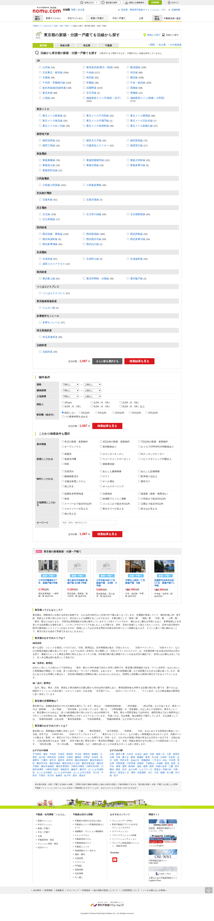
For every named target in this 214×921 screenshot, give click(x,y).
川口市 (96, 772)
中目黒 (172, 760)
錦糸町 (131, 766)
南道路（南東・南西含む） (155, 493)
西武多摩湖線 (49, 244)
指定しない (70, 412)
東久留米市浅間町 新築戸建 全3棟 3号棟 (77, 581)
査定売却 (171, 18)
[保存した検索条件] (134, 2)
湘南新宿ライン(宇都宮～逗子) (103, 97)
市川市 (50, 775)
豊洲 (133, 757)
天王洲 (155, 757)
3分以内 (85, 412)
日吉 (124, 769)
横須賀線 (135, 67)
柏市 (75, 775)
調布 (151, 766)
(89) (136, 72)
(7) (143, 120)
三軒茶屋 (131, 763)
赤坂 (152, 754)
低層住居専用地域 (73, 493)
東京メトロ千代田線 (97, 115)
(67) (56, 293)
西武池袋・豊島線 (52, 233)
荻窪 (167, 763)
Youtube (114, 859)
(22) (100, 145)
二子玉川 (156, 760)
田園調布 (145, 760)
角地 (66, 498)
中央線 (90, 72)
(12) (56, 263)
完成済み (69, 471)
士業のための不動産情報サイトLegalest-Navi (163, 879)
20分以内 (153, 412)
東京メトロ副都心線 (141, 125)
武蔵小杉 (167, 769)
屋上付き (69, 486)
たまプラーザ (145, 769)
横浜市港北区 (88, 763)
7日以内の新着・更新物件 (154, 441)
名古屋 (81, 9)
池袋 (139, 766)
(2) (94, 199)
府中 (177, 766)
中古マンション (75, 18)
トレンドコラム (82, 835)
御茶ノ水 (160, 754)
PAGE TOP (208, 890)
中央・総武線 (137, 82)
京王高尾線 (48, 219)
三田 (169, 754)
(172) (147, 99)
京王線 (46, 214)
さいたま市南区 (44, 772)
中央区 (53, 754)
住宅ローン (43, 847)
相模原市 (64, 769)
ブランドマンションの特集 (124, 835)
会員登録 (155, 2)
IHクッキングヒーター (152, 454)
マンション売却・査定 (48, 844)
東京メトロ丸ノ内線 (53, 125)
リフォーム (80, 862)
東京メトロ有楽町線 (97, 125)
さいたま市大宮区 (82, 772)
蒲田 (124, 766)
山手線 (46, 67)
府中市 (53, 760)
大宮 (156, 772)
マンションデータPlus (122, 821)
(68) (136, 87)
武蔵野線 (91, 87)
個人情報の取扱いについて (106, 890)
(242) (54, 185)
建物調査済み (71, 476)
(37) (144, 125)
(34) (140, 239)
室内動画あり (110, 446)
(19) (51, 165)
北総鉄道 (47, 351)
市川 (177, 772)
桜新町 (140, 763)
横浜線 (134, 77)
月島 (118, 757)
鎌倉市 (74, 769)
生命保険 (79, 873)
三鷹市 (44, 760)
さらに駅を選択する (107, 361)
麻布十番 (120, 754)
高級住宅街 (121, 846)
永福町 (159, 763)
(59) (96, 239)
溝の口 (113, 772)
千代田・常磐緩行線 (53, 82)
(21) (52, 170)
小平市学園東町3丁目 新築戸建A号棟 (47, 581)
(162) (103, 99)
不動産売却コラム (83, 839)
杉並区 (95, 757)
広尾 (112, 754)
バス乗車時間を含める (76, 416)
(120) (56, 82)
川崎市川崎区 (77, 766)
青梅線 (134, 92)
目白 (165, 760)
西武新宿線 (92, 233)
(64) (140, 214)
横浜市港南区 (47, 766)
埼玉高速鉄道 (49, 337)
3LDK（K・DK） (73, 406)
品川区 (42, 757)
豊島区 (86, 754)
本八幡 (170, 772)
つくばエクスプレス (53, 293)
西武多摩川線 (137, 239)
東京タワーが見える (113, 508)
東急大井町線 (137, 160)
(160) (140, 82)
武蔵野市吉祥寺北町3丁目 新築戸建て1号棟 (164, 583)
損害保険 (79, 869)
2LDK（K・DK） (131, 402)
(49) (96, 185)
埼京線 (134, 72)
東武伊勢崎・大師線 (97, 278)
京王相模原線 (137, 214)
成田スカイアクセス (53, 263)
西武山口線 (92, 244)
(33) (140, 160)
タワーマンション (120, 831)
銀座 (146, 754)
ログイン (173, 2)
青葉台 (157, 769)
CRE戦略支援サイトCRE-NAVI (158, 861)
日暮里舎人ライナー (97, 145)
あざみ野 (132, 769)
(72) (139, 140)
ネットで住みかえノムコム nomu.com (47, 9)
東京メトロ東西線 (140, 115)
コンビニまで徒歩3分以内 (116, 503)
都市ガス (145, 481)
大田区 (69, 757)
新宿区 (69, 754)
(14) (136, 92)
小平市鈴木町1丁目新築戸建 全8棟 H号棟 (106, 583)
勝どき (125, 757)
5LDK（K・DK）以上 (133, 406)
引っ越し (79, 877)
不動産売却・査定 (46, 840)
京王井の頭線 (93, 214)
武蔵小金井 (161, 766)
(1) (93, 92)
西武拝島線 (136, 233)
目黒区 (61, 757)
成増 (118, 766)
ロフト (106, 476)
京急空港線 (92, 199)
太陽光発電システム (75, 481)
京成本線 (47, 258)
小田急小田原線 (51, 185)
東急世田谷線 (49, 170)
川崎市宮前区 (52, 769)
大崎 (112, 757)
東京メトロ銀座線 (52, 115)
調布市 (61, 760)
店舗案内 (60, 890)
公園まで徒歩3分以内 (152, 503)
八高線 (46, 97)
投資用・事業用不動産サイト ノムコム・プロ (162, 829)
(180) (95, 233)
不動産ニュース (82, 846)
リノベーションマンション (124, 839)
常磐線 (90, 82)
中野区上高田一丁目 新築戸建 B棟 (136, 581)
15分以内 (136, 412)
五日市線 (91, 92)
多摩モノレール (51, 322)
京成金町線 (136, 258)
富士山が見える (149, 508)
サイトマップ (73, 890)
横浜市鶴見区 (81, 760)
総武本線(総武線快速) (54, 87)
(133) (55, 233)
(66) (52, 337)
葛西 (145, 766)
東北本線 (47, 92)
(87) (49, 258)
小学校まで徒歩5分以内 (153, 498)
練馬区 (78, 757)
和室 (66, 464)
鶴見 (118, 769)
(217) (93, 72)
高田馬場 (120, 763)
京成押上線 (92, 258)
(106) (138, 67)
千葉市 (42, 775)
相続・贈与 (80, 854)
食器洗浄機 (70, 459)
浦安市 (82, 775)
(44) (95, 165)
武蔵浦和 (141, 772)
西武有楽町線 (49, 239)
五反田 (172, 757)
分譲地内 (107, 493)
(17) (139, 145)
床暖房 (67, 454)
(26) (48, 97)
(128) (49, 214)
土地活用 (79, 858)
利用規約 (86, 890)
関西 (73, 9)
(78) (51, 160)
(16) (48, 67)
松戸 (116, 775)
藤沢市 (83, 769)
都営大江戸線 (93, 140)
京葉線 (46, 77)
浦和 (133, 772)
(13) (51, 140)
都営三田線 (48, 145)
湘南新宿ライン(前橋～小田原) (147, 97)
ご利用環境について (130, 890)
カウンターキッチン (113, 454)
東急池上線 (48, 165)
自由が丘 (135, 760)
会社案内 (37, 890)
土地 (141, 18)
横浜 (112, 769)
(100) (102, 67)
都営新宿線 (136, 140)
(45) (52, 244)
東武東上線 (48, 278)
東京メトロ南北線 (52, 120)
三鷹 (171, 766)
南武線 (90, 77)
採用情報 (48, 890)
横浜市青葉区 (62, 766)
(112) (98, 160)
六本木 (130, 754)
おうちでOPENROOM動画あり (157, 446)
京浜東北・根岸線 (52, 72)
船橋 (162, 772)
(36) (48, 77)
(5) (54, 115)
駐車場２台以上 (149, 476)
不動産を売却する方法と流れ (88, 821)
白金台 (138, 754)
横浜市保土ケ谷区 (71, 763)
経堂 (173, 763)
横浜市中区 (42, 763)
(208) (137, 77)
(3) (94, 258)
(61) (49, 199)
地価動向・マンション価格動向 (89, 831)
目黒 (116, 760)
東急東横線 (48, 160)
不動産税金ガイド (83, 843)
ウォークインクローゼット (117, 459)
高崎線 (134, 87)
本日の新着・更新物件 (76, 441)
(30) (49, 351)
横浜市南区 (55, 763)
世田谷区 (51, 757)
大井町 (163, 757)
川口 (150, 772)
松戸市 (67, 775)
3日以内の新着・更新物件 (116, 441)
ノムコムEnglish (156, 845)
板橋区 (95, 754)
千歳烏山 (150, 763)
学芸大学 (124, 760)
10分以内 (119, 412)
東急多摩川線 (137, 165)
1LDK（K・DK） (102, 402)
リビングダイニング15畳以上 (156, 459)
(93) (92, 77)
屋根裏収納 (108, 464)
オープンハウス (72, 446)
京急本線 (47, 199)
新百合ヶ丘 (123, 772)
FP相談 (78, 866)
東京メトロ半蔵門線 (97, 120)
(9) (51, 239)
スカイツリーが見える (76, 508)
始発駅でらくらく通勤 (114, 498)
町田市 (69, 760)
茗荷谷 (176, 754)
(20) (54, 120)
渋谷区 (61, 754)
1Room (68, 402)
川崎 (175, 769)
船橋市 (59, 775)
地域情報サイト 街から (85, 850)
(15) (51, 145)
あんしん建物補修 (112, 471)
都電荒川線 (136, 145)
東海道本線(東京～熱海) (99, 67)
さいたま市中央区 (62, 772)
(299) (55, 72)
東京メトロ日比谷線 (141, 120)
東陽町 (140, 757)
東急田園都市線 (95, 160)
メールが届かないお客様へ (155, 890)
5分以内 (102, 412)
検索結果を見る (139, 361)
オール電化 (108, 481)
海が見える (70, 513)
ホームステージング (113, 486)
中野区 (86, 757)
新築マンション (52, 18)
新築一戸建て (97, 18)
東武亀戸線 (136, 278)
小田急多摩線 (93, 185)
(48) (56, 87)
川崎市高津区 (92, 766)
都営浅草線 (48, 140)
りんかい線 (48, 307)
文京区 (78, 754)
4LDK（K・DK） (102, 406)
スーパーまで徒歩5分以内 (77, 503)
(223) (94, 87)
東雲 (147, 757)
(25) (100, 115)
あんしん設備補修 (150, 471)
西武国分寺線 (93, 239)
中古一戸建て (119, 18)
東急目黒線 (92, 165)
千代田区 (37, 754)
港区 (45, 754)
